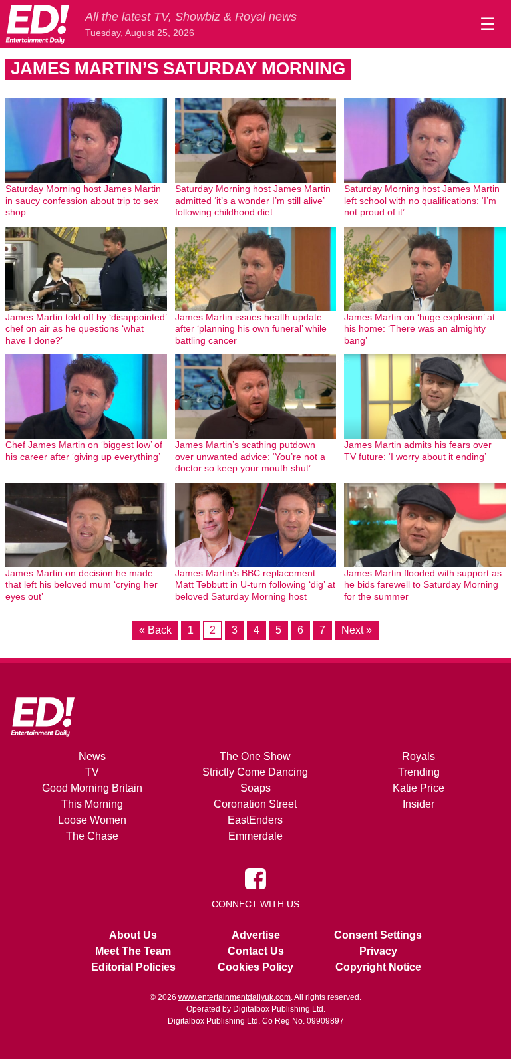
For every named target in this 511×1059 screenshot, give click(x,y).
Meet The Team (133, 951)
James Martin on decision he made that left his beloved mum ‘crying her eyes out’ (81, 585)
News (92, 756)
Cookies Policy (255, 967)
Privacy (378, 951)
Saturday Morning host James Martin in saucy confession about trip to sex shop (83, 200)
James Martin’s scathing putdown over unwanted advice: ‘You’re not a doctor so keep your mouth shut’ (250, 456)
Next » (356, 630)
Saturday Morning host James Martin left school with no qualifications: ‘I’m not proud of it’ (422, 200)
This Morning (92, 804)
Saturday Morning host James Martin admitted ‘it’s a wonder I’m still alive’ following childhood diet (253, 200)
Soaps (255, 788)
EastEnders (255, 820)
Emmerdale (255, 836)
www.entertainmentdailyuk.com (234, 997)
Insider (418, 804)
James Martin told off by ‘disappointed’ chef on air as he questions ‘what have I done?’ (85, 329)
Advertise (256, 935)
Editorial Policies (133, 967)
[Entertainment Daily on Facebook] (255, 878)
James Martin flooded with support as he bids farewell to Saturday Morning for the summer (423, 585)
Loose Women (92, 820)
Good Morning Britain (92, 788)
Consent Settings (378, 935)
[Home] (37, 24)
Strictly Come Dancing (255, 772)
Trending (419, 772)
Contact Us (256, 951)
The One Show (255, 756)
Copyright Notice (378, 967)
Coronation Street (255, 804)
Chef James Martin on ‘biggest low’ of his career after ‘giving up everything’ (83, 450)
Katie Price (418, 788)
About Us (133, 935)
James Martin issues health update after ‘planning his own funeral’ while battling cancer (251, 329)
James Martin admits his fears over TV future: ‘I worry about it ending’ (418, 450)
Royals (418, 756)
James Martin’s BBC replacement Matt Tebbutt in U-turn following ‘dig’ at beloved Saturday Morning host (255, 585)
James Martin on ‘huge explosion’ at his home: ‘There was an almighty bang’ (419, 329)
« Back (155, 630)
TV (92, 772)
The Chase (92, 836)
